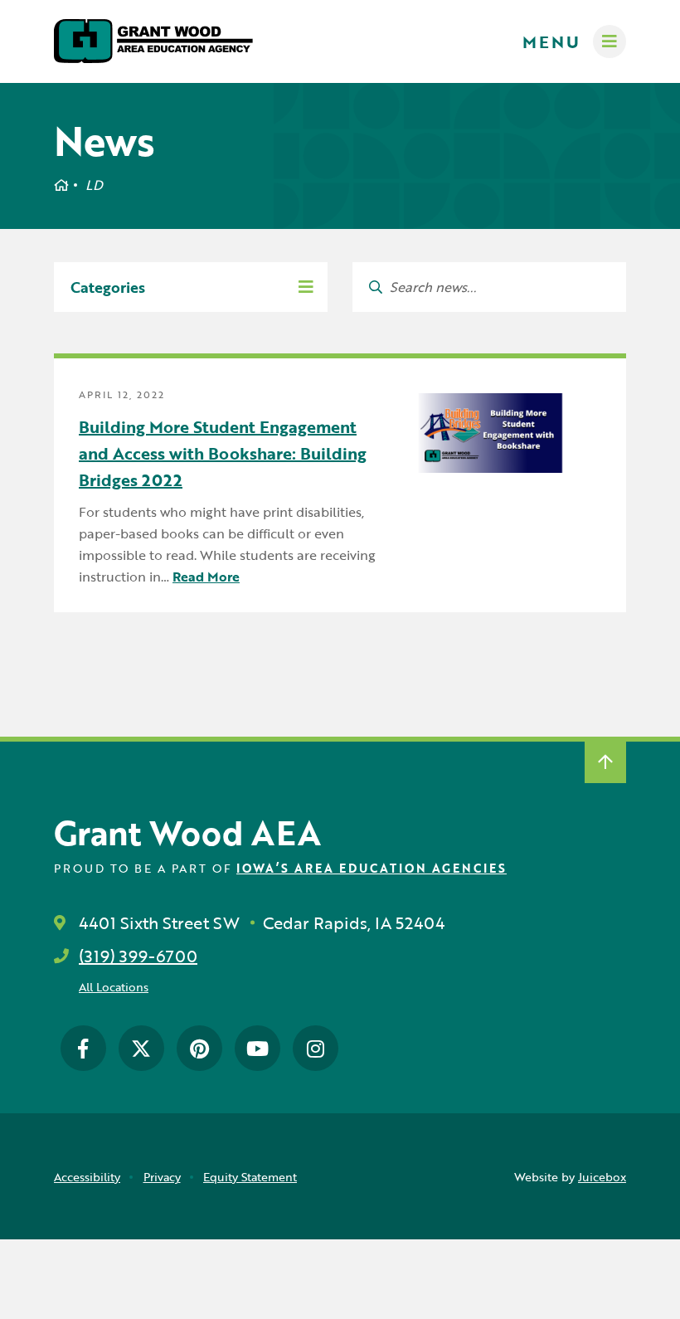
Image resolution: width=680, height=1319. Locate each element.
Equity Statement (250, 1176)
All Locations (113, 986)
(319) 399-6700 (138, 955)
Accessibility (87, 1176)
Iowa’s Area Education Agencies (371, 868)
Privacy (162, 1176)
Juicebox (602, 1176)
